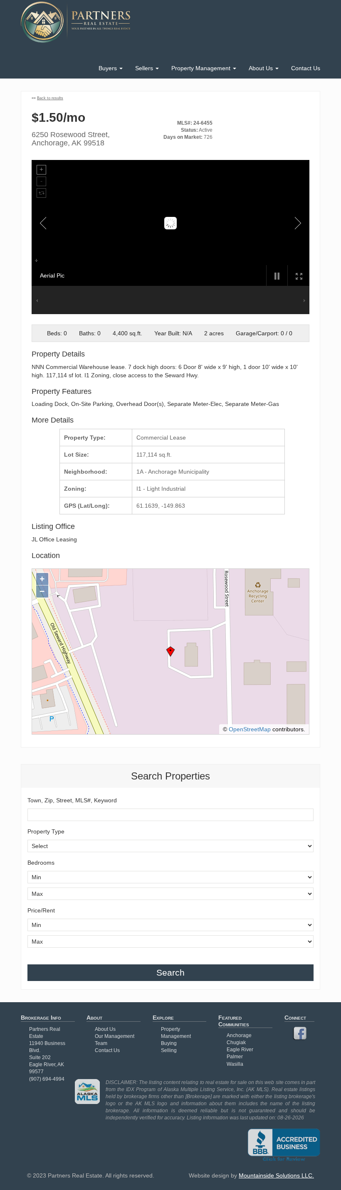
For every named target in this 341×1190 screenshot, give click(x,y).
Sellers (145, 68)
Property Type (45, 831)
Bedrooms (40, 862)
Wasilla (235, 1064)
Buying (169, 1043)
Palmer (235, 1057)
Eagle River (240, 1049)
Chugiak (236, 1042)
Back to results (50, 98)
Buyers (109, 68)
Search (170, 972)
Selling (169, 1050)
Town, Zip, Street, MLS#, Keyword (72, 800)
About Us (261, 68)
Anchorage (239, 1035)
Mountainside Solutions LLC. (276, 1175)
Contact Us (305, 68)
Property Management (201, 68)
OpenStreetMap (250, 729)
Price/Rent (41, 910)
